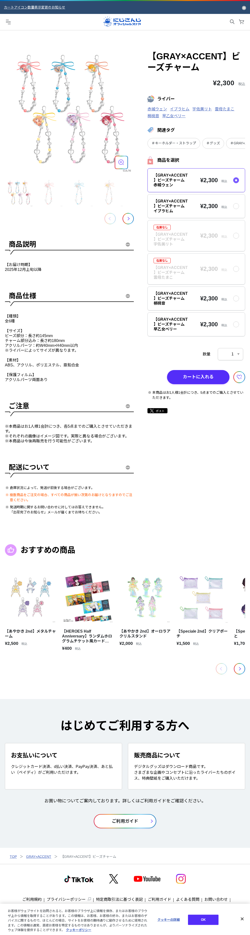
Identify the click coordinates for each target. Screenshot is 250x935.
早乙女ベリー (174, 116)
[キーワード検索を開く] (232, 21)
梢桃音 (153, 116)
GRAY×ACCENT (38, 857)
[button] (128, 218)
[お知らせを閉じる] (244, 7)
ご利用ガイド (159, 899)
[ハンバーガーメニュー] (8, 22)
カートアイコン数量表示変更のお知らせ (34, 7)
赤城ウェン (157, 109)
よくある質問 (187, 899)
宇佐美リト (202, 109)
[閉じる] (242, 919)
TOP (13, 857)
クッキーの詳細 (168, 920)
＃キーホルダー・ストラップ (174, 143)
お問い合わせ (216, 899)
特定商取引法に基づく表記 (119, 899)
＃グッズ (213, 143)
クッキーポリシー (78, 930)
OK (203, 920)
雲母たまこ (224, 109)
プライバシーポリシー (66, 899)
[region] (125, 919)
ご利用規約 (32, 899)
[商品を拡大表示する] (121, 162)
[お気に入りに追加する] (239, 377)
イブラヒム (179, 109)
